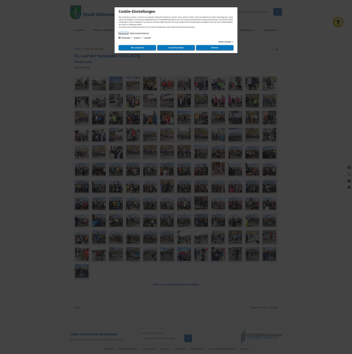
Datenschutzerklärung (139, 33)
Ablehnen (214, 48)
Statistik (147, 38)
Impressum (123, 33)
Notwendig (125, 38)
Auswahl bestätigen (176, 48)
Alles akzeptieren (137, 48)
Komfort (137, 38)
